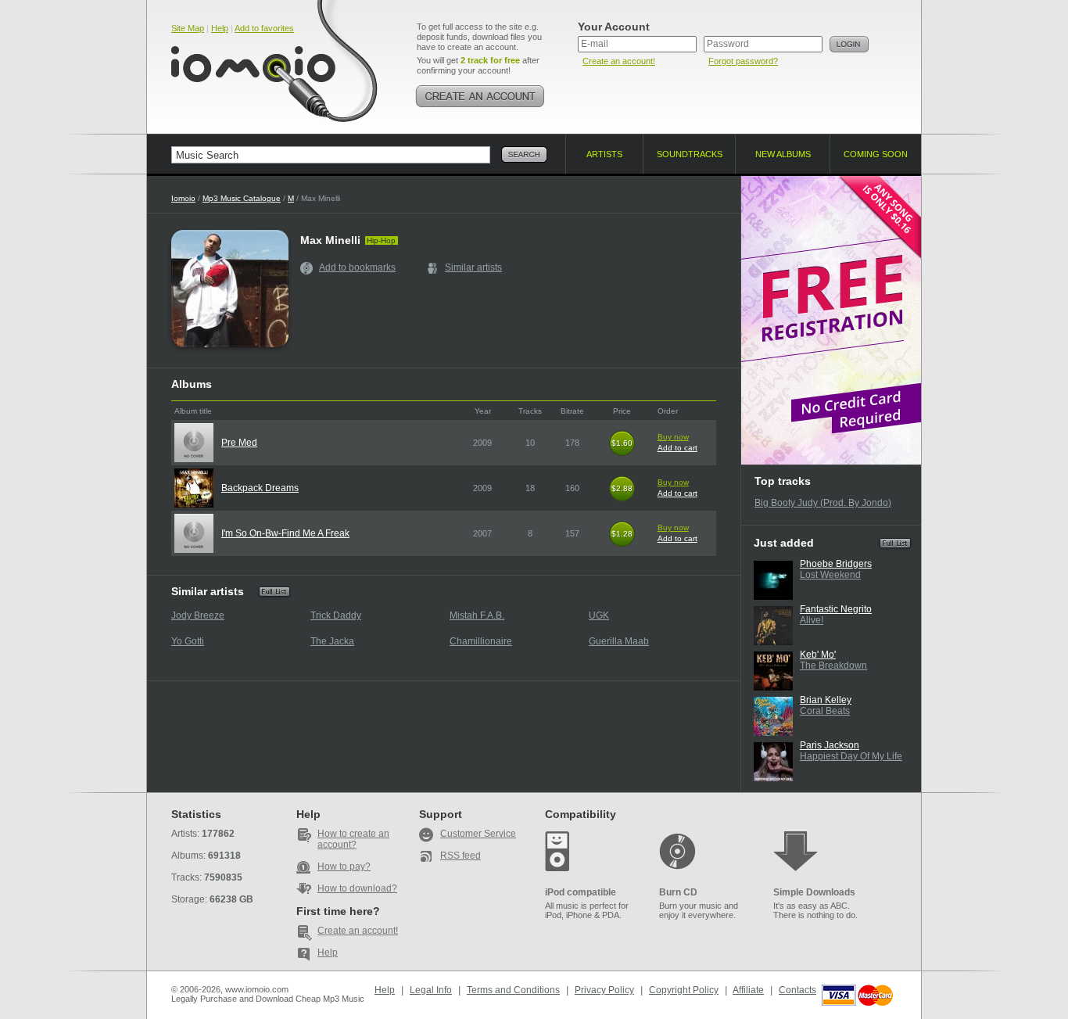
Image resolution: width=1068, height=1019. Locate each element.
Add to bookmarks (357, 267)
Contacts (797, 990)
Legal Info (431, 990)
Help (219, 28)
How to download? (357, 888)
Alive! (811, 620)
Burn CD (678, 892)
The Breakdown (833, 665)
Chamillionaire (481, 641)
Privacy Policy (604, 990)
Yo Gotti (187, 641)
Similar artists (473, 267)
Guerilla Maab (619, 641)
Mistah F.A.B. (477, 615)
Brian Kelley (825, 699)
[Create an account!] (480, 96)
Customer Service (478, 833)
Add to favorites (264, 28)
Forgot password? (743, 61)
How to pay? (344, 866)
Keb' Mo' (818, 654)
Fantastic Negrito (836, 609)
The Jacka (332, 641)
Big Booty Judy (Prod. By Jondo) (822, 502)
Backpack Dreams (260, 488)
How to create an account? (353, 839)
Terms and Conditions (513, 990)
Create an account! (618, 61)
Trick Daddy (335, 615)
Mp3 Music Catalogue (241, 198)
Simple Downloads (814, 892)
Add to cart (677, 447)
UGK (599, 615)
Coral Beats (825, 710)
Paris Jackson (829, 745)
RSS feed (460, 855)
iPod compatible (580, 892)
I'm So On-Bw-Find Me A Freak (285, 533)
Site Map (187, 28)
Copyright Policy (684, 990)
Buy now (673, 436)
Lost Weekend (830, 574)
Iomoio (183, 198)
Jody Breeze (197, 615)
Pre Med (239, 442)
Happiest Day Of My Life (851, 756)
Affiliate (748, 990)
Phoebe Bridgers (836, 563)
